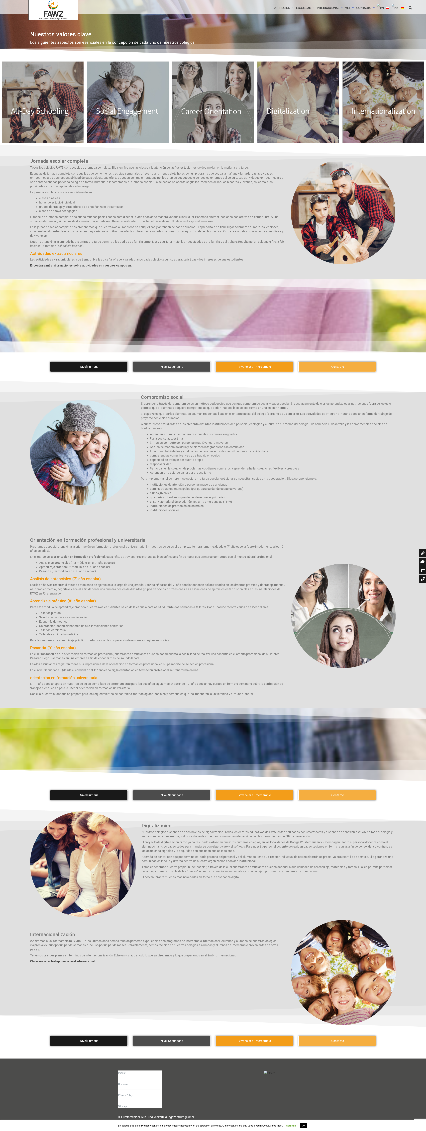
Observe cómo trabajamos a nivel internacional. (63, 961)
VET (347, 8)
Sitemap (122, 1106)
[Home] (275, 8)
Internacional (328, 8)
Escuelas (303, 8)
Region (284, 8)
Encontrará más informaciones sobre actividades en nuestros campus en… (81, 265)
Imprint (121, 1072)
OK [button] (303, 1125)
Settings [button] (291, 1125)
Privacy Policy (125, 1095)
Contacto (363, 8)
